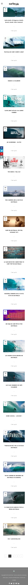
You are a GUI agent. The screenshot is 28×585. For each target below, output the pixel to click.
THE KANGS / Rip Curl (14, 172)
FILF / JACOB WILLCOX (14, 539)
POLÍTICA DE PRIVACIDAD (14, 577)
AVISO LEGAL (5, 577)
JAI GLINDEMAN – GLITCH (14, 142)
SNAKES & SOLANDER (14, 81)
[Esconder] (0, 159)
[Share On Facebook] (1, 147)
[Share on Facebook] (11, 30)
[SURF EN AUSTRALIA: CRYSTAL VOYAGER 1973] (14, 221)
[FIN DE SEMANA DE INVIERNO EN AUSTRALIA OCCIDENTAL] (14, 467)
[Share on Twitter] (12, 30)
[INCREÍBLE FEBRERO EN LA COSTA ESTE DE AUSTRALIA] (14, 284)
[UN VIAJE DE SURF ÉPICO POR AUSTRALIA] (14, 315)
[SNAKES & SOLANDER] (14, 71)
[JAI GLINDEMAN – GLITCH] (14, 133)
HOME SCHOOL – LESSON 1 (14, 416)
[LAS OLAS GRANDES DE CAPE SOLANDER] (14, 377)
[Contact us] (1, 156)
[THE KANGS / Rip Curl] (14, 162)
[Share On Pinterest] (1, 153)
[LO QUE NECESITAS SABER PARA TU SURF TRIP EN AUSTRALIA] (14, 252)
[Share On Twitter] (1, 150)
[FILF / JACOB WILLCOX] (14, 529)
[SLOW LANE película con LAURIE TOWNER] (14, 101)
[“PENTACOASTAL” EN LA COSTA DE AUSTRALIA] (14, 436)
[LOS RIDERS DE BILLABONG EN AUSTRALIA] (14, 346)
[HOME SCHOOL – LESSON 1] (14, 407)
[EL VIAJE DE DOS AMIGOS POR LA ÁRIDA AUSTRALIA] (14, 498)
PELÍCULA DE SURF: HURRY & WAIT (14, 52)
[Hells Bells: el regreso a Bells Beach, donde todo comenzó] (14, 12)
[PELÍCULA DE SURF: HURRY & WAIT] (14, 42)
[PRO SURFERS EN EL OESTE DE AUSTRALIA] (14, 191)
